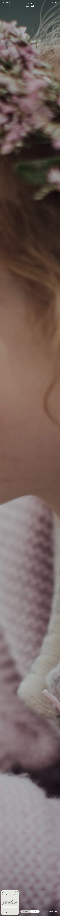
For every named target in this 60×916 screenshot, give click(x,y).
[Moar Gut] (30, 4)
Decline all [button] (9, 910)
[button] (10, 913)
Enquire (25, 911)
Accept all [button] (10, 906)
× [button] (17, 891)
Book (34, 911)
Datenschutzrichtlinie (6, 904)
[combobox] (15, 891)
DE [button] (56, 2)
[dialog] (10, 902)
